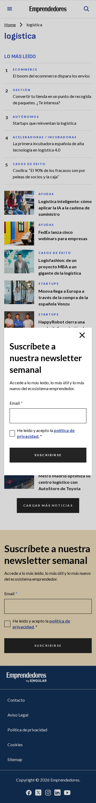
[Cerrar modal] (82, 335)
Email (16, 402)
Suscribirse (48, 455)
